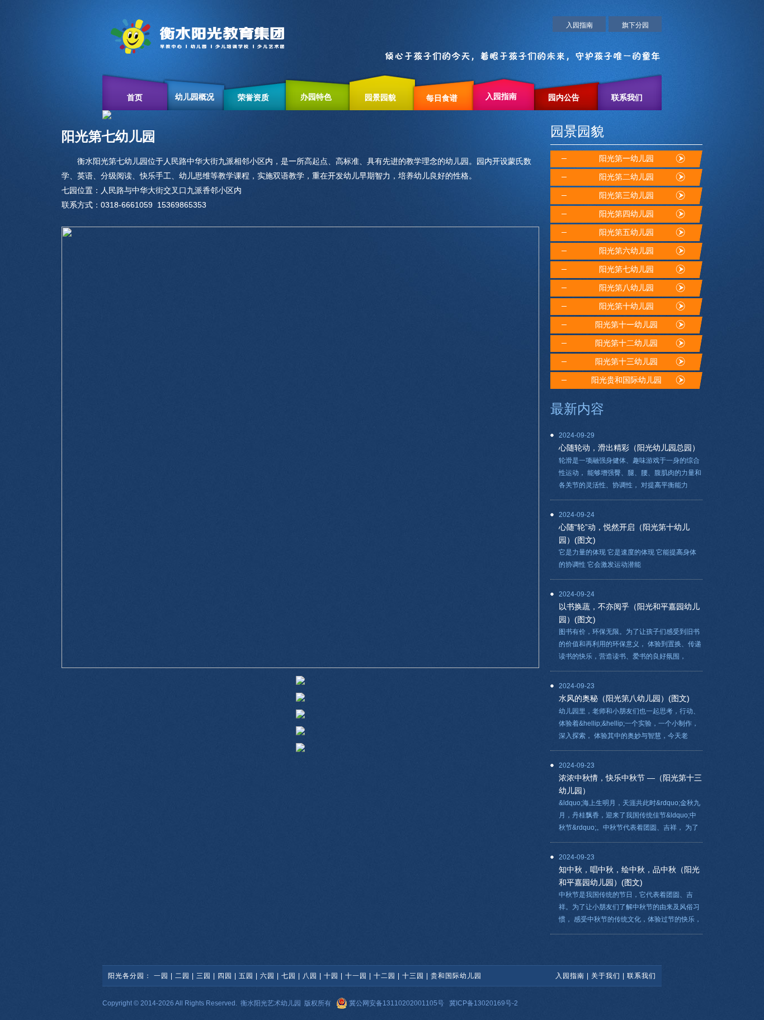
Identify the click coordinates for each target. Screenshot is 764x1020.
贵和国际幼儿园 (456, 976)
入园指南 (579, 25)
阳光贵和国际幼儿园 (626, 380)
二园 (182, 976)
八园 (310, 976)
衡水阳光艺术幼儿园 (270, 1003)
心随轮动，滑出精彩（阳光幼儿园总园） (629, 447)
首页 (135, 97)
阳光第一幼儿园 (626, 158)
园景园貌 (380, 97)
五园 (246, 976)
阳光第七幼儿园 (626, 269)
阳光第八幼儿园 (626, 288)
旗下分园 (635, 25)
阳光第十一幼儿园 (626, 325)
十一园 (356, 976)
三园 (203, 976)
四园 (225, 976)
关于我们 (605, 976)
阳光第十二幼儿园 (626, 343)
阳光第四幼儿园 (626, 214)
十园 (331, 976)
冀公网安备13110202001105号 (395, 1003)
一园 (161, 976)
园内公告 (563, 97)
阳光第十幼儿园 (626, 306)
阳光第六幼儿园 (626, 251)
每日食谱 (442, 98)
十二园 (384, 976)
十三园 (413, 976)
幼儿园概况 (194, 97)
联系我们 (627, 97)
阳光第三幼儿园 (626, 195)
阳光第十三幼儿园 (626, 362)
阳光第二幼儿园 (626, 177)
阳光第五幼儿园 (626, 232)
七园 (288, 976)
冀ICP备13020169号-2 (483, 1003)
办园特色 (316, 97)
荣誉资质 (253, 97)
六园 (267, 976)
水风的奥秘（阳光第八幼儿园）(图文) (624, 698)
